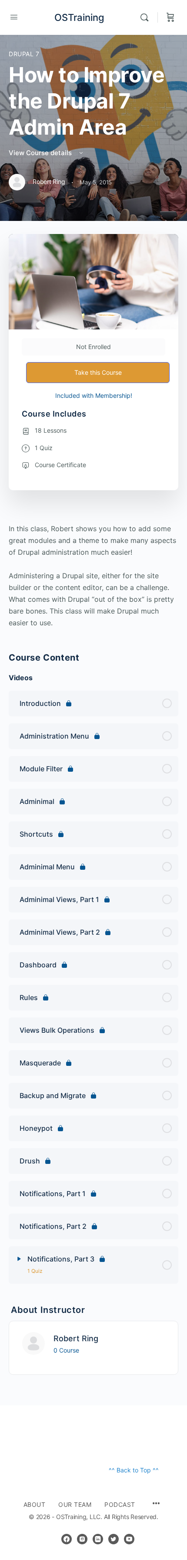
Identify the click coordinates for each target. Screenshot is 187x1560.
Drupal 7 (24, 54)
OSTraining (79, 17)
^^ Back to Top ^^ (134, 1470)
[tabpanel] (93, 576)
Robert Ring (75, 1338)
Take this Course (98, 372)
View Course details (41, 153)
